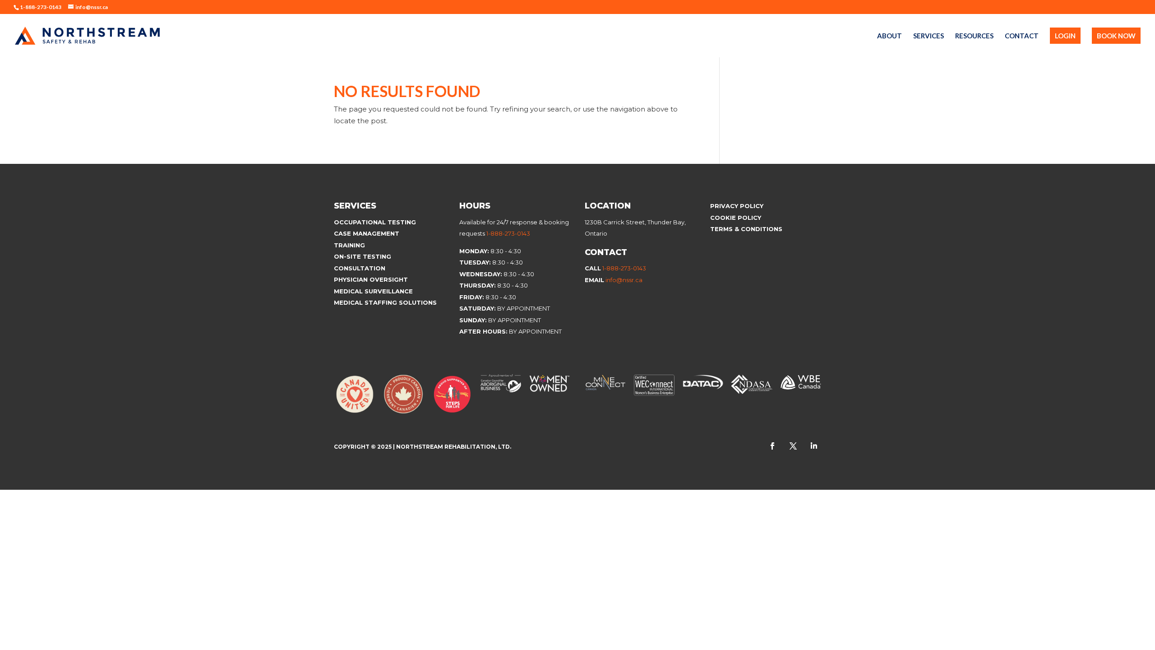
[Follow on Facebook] (772, 446)
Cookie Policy (736, 217)
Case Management (366, 233)
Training (349, 245)
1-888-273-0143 (508, 233)
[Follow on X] (793, 446)
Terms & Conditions (746, 228)
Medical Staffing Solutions (385, 302)
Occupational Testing (375, 222)
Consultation (359, 268)
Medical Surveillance (374, 291)
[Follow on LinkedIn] (814, 446)
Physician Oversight (371, 279)
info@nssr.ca (623, 279)
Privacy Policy (736, 205)
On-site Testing (362, 256)
